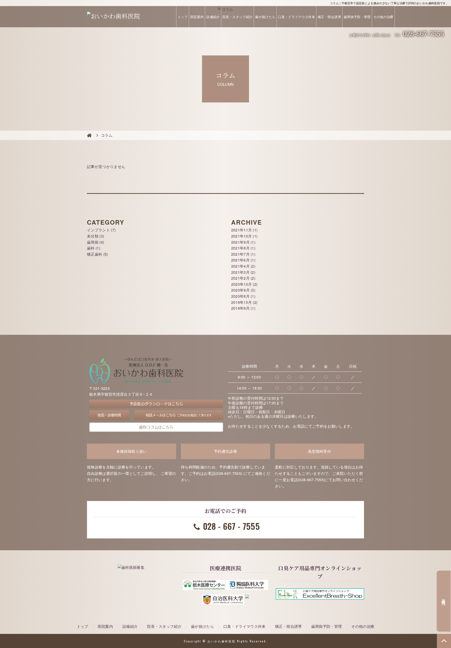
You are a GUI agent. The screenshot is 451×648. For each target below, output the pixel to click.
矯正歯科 (94, 254)
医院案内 (197, 16)
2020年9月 (240, 290)
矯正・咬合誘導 (329, 16)
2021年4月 (240, 266)
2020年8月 (240, 296)
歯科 (91, 248)
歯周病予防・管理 (357, 16)
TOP (444, 641)
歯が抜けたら (265, 16)
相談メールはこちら (179, 415)
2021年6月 (240, 260)
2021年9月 (240, 242)
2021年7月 (240, 254)
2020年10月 (241, 284)
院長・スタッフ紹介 (237, 16)
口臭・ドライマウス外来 (296, 16)
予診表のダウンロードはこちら (156, 403)
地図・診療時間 (109, 415)
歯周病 (92, 242)
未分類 (92, 236)
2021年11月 (241, 230)
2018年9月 (240, 308)
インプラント (98, 230)
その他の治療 (383, 16)
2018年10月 (241, 302)
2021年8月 (240, 248)
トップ (183, 16)
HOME (89, 135)
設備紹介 (213, 16)
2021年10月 (241, 236)
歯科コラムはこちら (156, 427)
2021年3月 (240, 272)
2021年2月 (240, 278)
